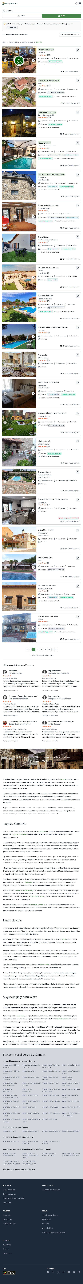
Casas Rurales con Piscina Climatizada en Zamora (30, 1155)
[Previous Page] (30, 649)
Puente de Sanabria (24, 890)
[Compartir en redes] (76, 3)
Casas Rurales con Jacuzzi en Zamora (29, 1162)
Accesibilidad (47, 1228)
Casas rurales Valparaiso (71, 1107)
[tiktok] (63, 1273)
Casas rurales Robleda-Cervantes (11, 1066)
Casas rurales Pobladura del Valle (11, 1072)
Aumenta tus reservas (51, 1190)
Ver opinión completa (10, 690)
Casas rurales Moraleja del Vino (11, 1102)
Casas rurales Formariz (50, 1083)
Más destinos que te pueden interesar (19, 1169)
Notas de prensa (9, 1194)
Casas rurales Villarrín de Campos (11, 1120)
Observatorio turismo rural (13, 1198)
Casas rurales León (9, 1131)
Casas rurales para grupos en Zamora (49, 1154)
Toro (64, 939)
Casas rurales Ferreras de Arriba (71, 1072)
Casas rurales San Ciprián (71, 1065)
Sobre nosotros (9, 1190)
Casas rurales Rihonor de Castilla (11, 1114)
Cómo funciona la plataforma (53, 1232)
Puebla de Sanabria (37, 904)
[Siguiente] (33, 60)
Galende (28, 882)
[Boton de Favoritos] (77, 50)
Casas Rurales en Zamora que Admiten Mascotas (71, 1154)
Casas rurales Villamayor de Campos (51, 1066)
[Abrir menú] (79, 3)
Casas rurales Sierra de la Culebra (51, 1142)
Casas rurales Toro (29, 1071)
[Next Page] (52, 649)
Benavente (19, 1016)
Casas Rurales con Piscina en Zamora (9, 1154)
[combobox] (41, 11)
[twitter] (58, 1273)
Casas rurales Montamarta (27, 1090)
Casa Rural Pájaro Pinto (50, 704)
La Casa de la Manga (49, 729)
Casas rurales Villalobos (50, 1095)
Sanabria (42, 831)
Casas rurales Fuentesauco (7, 1090)
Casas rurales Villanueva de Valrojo (50, 1078)
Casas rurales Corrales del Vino (70, 1096)
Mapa (63, 16)
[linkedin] (79, 1273)
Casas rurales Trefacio (30, 1095)
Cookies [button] (45, 1224)
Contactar (7, 1202)
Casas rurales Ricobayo (50, 1107)
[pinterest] (74, 1273)
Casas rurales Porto (29, 1107)
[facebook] (48, 1273)
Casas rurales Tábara (49, 1119)
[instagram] (53, 1273)
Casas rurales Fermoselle (51, 1071)
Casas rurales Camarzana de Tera (31, 1084)
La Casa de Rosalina (10, 679)
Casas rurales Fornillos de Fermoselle (71, 1084)
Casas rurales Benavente (51, 1101)
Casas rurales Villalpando (51, 1113)
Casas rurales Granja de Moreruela (11, 1078)
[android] (9, 1273)
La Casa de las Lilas (49, 679)
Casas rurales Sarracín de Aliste (31, 1120)
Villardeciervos (62, 1019)
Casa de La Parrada (9, 704)
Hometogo (7, 1245)
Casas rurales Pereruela (30, 1077)
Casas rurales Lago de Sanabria (30, 1142)
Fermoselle (44, 965)
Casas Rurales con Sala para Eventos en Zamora (11, 1162)
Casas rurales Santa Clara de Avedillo (10, 1084)
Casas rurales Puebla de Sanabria (30, 1066)
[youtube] (68, 1273)
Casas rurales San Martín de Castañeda (71, 1114)
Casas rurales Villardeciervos (67, 1078)
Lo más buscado (9, 1224)
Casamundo (7, 1253)
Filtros (23, 16)
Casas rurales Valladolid (70, 1131)
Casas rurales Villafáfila (30, 1113)
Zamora (63, 779)
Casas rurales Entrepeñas (71, 1101)
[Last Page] (56, 649)
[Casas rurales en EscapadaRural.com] (10, 3)
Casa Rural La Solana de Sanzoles (14, 729)
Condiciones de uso (50, 1215)
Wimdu (5, 1249)
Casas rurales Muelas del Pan (11, 1108)
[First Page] (26, 649)
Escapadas (7, 1215)
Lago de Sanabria (19, 834)
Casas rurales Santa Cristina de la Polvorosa (11, 1096)
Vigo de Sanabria (37, 896)
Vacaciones (7, 1219)
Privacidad (46, 1219)
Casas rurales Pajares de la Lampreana (51, 1090)
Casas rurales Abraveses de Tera (31, 1102)
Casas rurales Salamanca (51, 1131)
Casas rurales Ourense (30, 1131)
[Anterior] (5, 60)
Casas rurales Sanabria (11, 1141)
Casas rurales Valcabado (71, 1089)
